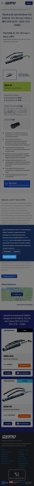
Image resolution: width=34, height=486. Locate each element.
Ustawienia (16, 251)
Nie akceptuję (7, 251)
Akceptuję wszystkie (9, 257)
